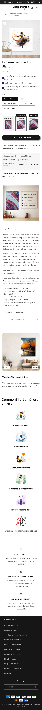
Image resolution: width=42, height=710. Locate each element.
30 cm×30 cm (27, 99)
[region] (21, 2)
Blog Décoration (10, 659)
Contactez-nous (11, 625)
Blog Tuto (8, 673)
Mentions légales (11, 630)
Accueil (4, 14)
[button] (4, 8)
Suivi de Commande (12, 645)
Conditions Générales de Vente (17, 635)
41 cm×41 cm (27, 104)
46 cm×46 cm (10, 108)
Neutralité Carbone (12, 649)
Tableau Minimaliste (11, 281)
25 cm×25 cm (10, 99)
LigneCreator (12, 704)
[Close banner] (40, 2)
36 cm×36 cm (10, 104)
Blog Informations (11, 664)
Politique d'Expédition (12, 640)
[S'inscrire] (35, 686)
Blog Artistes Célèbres (13, 654)
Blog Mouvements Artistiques (16, 668)
